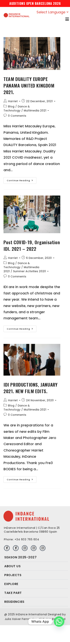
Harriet (13, 101)
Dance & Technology (17, 108)
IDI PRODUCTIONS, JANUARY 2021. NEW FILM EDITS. (31, 388)
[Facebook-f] (7, 548)
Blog (11, 106)
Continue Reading (21, 179)
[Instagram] (25, 548)
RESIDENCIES (14, 601)
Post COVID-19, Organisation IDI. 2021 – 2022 (32, 245)
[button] (35, 557)
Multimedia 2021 (35, 110)
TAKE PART (13, 593)
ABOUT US (12, 566)
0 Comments (17, 116)
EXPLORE (11, 584)
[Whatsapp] (59, 621)
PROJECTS (12, 575)
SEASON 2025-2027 (20, 557)
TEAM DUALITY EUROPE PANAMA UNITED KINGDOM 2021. (29, 85)
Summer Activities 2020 (29, 271)
